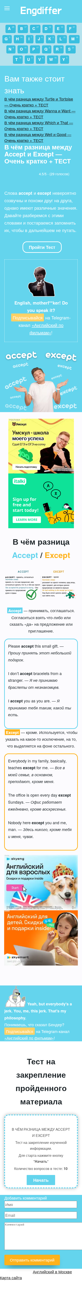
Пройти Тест (42, 247)
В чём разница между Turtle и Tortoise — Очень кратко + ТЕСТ (38, 102)
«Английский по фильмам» (29, 1038)
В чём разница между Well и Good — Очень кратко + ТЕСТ (37, 137)
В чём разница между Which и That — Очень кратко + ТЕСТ (38, 125)
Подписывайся (28, 317)
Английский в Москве (52, 1271)
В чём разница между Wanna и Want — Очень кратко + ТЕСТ (39, 113)
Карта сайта (11, 1277)
